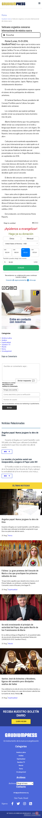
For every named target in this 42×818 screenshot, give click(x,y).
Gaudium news (6, 19)
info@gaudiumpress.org (21, 793)
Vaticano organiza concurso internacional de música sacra (17, 29)
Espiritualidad (6, 342)
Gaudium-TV (6, 345)
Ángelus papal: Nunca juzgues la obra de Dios (20, 434)
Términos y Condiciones (32, 815)
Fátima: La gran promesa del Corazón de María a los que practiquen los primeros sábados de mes (20, 573)
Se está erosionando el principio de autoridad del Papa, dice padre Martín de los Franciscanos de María (20, 627)
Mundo (4, 347)
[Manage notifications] (37, 813)
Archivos (12, 783)
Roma (4, 15)
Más (5, 451)
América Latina (7, 338)
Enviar (9, 408)
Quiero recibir (21, 721)
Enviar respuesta (24, 381)
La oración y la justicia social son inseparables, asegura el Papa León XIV (19, 460)
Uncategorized (7, 351)
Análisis (4, 340)
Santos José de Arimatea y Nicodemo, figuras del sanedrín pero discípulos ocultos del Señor (19, 681)
